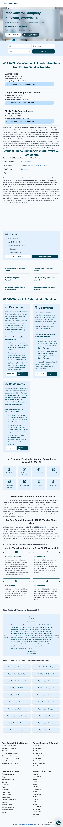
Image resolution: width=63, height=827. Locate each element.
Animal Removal (38, 746)
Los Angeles (37, 776)
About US (5, 751)
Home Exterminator (8, 761)
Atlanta (35, 791)
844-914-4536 (26, 161)
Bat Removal (37, 748)
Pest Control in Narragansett (16, 681)
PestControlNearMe (11, 23)
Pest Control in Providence (17, 667)
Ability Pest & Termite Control (19, 111)
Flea (3, 787)
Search (43, 51)
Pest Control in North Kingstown (46, 667)
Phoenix (35, 799)
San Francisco (37, 807)
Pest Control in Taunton (17, 702)
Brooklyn (36, 814)
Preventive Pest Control (10, 763)
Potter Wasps (6, 794)
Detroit (35, 802)
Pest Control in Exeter (46, 716)
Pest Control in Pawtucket (16, 674)
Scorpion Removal (39, 763)
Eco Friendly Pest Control (10, 758)
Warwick (37, 23)
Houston (35, 786)
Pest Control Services (9, 748)
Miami (35, 781)
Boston (35, 796)
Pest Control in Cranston (46, 723)
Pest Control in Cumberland (17, 695)
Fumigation (5, 789)
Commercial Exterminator (10, 756)
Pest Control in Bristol (17, 688)
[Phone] (58, 823)
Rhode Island (28, 23)
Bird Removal (37, 753)
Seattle (35, 804)
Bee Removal (37, 751)
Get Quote (13, 34)
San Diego (36, 809)
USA (20, 23)
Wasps (4, 812)
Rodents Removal (38, 761)
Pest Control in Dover (46, 730)
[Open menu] (59, 3)
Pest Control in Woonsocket (46, 695)
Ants (3, 777)
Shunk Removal (38, 766)
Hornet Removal (38, 756)
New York (36, 774)
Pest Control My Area (26, 824)
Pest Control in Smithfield (46, 674)
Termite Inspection (8, 807)
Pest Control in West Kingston (17, 716)
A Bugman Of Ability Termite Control (22, 92)
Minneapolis (37, 812)
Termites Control (7, 809)
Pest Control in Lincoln (16, 723)
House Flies (6, 792)
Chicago (35, 779)
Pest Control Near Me (9, 746)
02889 (44, 23)
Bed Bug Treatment (8, 779)
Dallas (35, 784)
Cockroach (5, 784)
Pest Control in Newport (46, 709)
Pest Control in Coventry (46, 681)
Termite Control (7, 804)
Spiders (4, 802)
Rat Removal (37, 758)
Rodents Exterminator (9, 799)
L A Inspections (12, 74)
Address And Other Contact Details (21, 84)
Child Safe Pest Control (10, 753)
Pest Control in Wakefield (46, 688)
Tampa (35, 817)
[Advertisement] (31, 216)
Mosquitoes (6, 797)
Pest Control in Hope (17, 730)
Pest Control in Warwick (46, 702)
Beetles (4, 782)
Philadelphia (37, 789)
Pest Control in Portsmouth (17, 709)
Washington (37, 794)
